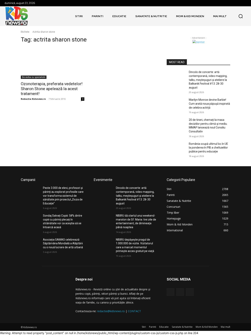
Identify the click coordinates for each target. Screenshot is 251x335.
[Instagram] (180, 292)
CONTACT (134, 311)
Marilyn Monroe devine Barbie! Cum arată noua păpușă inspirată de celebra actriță (209, 103)
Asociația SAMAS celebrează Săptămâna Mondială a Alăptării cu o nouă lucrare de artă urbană (63, 243)
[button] (240, 16)
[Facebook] (170, 292)
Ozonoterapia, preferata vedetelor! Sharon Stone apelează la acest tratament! (51, 88)
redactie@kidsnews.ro (111, 311)
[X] (190, 292)
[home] (69, 16)
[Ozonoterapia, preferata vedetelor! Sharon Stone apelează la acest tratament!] (52, 63)
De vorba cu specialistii (33, 77)
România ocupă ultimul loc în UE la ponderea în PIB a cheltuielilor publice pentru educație (208, 147)
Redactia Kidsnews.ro (33, 98)
